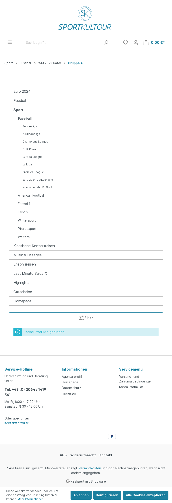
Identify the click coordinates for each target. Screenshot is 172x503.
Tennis (23, 212)
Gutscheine (22, 292)
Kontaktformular (16, 423)
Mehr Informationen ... (31, 499)
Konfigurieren (107, 495)
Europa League (32, 156)
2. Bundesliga (31, 134)
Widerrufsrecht (83, 455)
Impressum (69, 393)
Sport (18, 110)
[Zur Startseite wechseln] (86, 19)
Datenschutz (71, 388)
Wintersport (27, 220)
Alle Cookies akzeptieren (146, 495)
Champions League (35, 141)
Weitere (24, 237)
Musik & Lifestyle (27, 255)
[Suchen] (106, 42)
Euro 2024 (21, 91)
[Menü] (9, 42)
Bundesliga (29, 126)
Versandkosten (90, 468)
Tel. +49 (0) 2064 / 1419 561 (25, 392)
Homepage (22, 301)
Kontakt (105, 455)
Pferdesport (27, 229)
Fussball (19, 100)
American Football (31, 195)
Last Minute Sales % (30, 273)
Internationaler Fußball (37, 187)
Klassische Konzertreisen (34, 246)
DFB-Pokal (29, 149)
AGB (63, 455)
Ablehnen (81, 495)
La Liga (27, 164)
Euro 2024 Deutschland (37, 179)
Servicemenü (131, 369)
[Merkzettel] (125, 42)
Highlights (21, 282)
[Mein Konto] (136, 42)
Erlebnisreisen (24, 264)
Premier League (33, 172)
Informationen (74, 369)
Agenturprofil (72, 376)
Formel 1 (24, 204)
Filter (88, 318)
